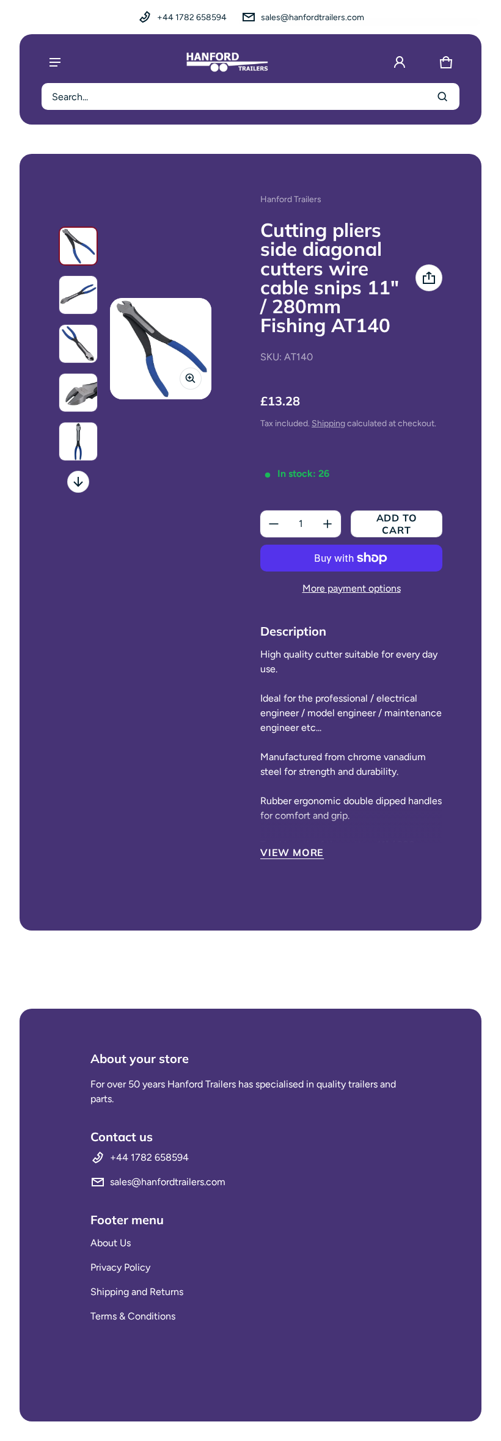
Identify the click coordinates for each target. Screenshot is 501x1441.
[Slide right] (78, 482)
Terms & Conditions (132, 1316)
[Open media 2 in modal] (160, 348)
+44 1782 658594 (192, 17)
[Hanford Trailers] (227, 62)
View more (292, 852)
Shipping (328, 423)
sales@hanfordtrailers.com (312, 17)
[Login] (399, 62)
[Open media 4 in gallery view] (78, 392)
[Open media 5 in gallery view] (78, 441)
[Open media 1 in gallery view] (78, 246)
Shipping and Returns (136, 1292)
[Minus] (273, 523)
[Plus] (327, 523)
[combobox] (250, 96)
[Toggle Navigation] (55, 62)
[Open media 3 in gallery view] (78, 343)
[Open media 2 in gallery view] (78, 294)
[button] (446, 62)
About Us (110, 1243)
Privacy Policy (120, 1267)
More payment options (351, 588)
